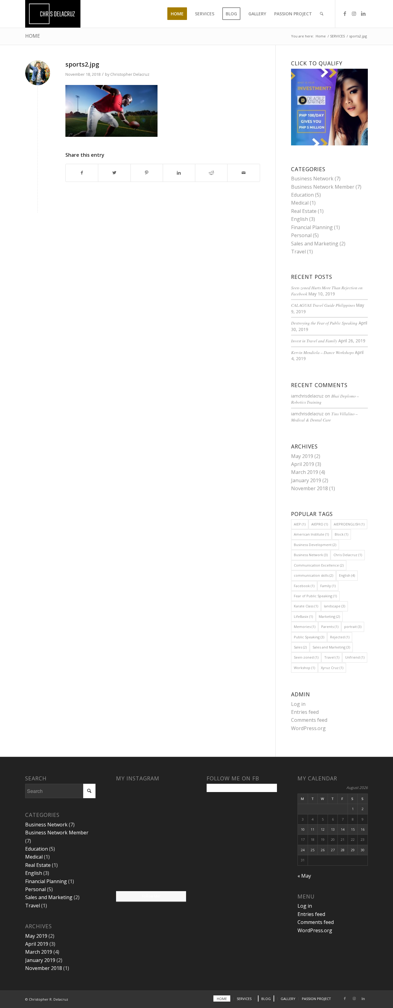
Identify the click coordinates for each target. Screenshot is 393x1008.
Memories (304, 626)
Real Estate (304, 211)
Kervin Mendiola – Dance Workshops (322, 352)
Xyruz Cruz (332, 667)
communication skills (313, 575)
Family (328, 585)
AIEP (299, 524)
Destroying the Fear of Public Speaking (324, 323)
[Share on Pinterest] (147, 172)
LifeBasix (303, 616)
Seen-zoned (306, 657)
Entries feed (305, 712)
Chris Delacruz (347, 554)
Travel (298, 251)
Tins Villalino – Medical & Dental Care (324, 417)
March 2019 (304, 472)
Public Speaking (309, 637)
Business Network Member (322, 186)
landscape (334, 606)
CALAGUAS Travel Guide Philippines (323, 305)
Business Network (312, 178)
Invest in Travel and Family (314, 341)
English (299, 219)
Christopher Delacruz (130, 74)
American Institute (311, 534)
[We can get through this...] (133, 873)
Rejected (339, 637)
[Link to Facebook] (344, 13)
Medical (300, 202)
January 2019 (306, 480)
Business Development (315, 544)
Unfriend (354, 657)
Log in (298, 704)
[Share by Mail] (243, 172)
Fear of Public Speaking (315, 596)
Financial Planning (312, 227)
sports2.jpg (82, 64)
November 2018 (309, 488)
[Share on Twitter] (114, 172)
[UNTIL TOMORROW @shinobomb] (169, 837)
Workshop (304, 667)
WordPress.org (308, 728)
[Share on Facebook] (82, 172)
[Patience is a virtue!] (169, 801)
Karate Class (306, 606)
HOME (32, 36)
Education (302, 194)
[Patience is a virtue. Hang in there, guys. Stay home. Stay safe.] (133, 837)
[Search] (321, 14)
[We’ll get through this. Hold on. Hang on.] (133, 801)
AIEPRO (319, 524)
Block (341, 534)
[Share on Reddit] (211, 172)
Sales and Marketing (314, 243)
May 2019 (302, 456)
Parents (329, 626)
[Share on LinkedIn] (179, 172)
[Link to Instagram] (354, 13)
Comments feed (309, 720)
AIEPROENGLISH (349, 524)
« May (304, 875)
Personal (301, 235)
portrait (352, 626)
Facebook (304, 585)
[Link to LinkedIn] (363, 13)
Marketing (329, 616)
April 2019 (302, 464)
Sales (300, 647)
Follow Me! (151, 896)
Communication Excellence (319, 565)
